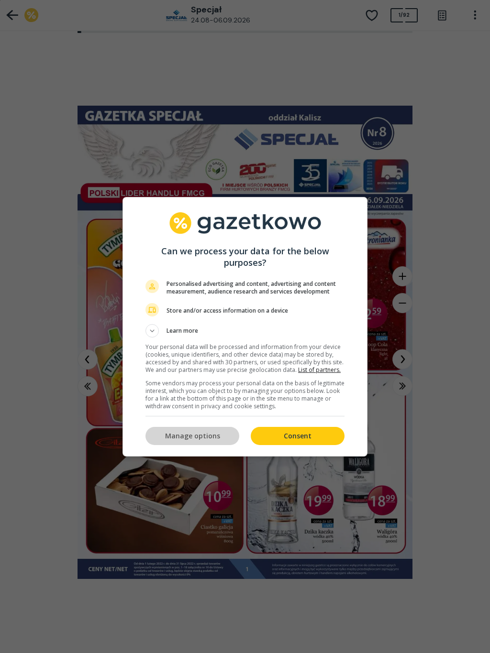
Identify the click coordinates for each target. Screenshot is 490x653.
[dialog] (245, 327)
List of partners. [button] (319, 370)
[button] (245, 330)
